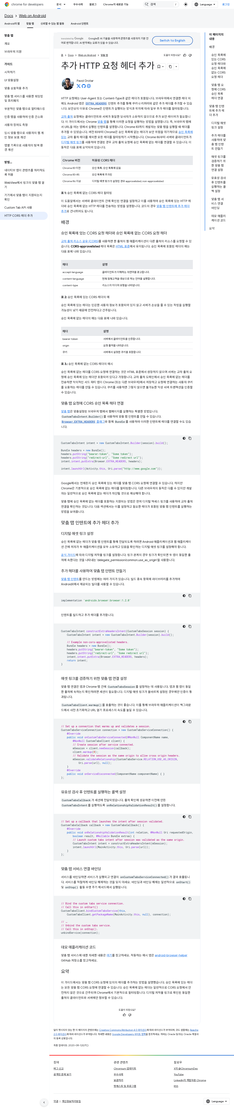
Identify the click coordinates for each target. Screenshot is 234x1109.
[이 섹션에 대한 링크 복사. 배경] (72, 223)
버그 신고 (59, 1068)
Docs (8, 16)
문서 (58, 4)
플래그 (83, 422)
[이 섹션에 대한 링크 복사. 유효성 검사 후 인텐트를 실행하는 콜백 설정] (129, 792)
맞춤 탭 (30, 23)
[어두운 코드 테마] (184, 438)
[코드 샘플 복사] (190, 438)
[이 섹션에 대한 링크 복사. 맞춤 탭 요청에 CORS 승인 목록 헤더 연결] (127, 404)
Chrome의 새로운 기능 (116, 4)
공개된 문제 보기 (62, 1074)
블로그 (93, 4)
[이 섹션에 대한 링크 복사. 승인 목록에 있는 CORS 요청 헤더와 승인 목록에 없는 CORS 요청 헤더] (170, 233)
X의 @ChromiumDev (186, 1068)
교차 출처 (67, 117)
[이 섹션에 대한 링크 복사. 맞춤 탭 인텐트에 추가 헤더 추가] (122, 523)
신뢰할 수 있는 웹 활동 (52, 23)
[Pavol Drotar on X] (79, 87)
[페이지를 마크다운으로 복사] (170, 67)
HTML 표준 (123, 246)
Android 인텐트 (79, 23)
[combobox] (161, 4)
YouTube (179, 1074)
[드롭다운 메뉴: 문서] (65, 4)
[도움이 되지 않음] (190, 55)
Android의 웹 (12, 23)
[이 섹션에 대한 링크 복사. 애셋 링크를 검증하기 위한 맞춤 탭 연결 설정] (130, 679)
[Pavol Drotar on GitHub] (84, 87)
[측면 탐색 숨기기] (44, 1102)
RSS (176, 1086)
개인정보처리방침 (71, 1101)
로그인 (226, 4)
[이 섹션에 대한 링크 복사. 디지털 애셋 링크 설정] (97, 534)
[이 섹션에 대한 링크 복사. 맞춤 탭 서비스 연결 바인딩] (104, 869)
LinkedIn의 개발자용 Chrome (190, 1080)
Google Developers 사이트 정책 (129, 1034)
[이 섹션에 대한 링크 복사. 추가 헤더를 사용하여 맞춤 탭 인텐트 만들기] (129, 571)
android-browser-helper (171, 955)
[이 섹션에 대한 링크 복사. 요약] (72, 972)
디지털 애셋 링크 (71, 142)
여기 (109, 955)
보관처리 (118, 1080)
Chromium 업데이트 (125, 1068)
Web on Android (32, 16)
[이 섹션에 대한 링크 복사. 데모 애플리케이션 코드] (99, 947)
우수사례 (78, 4)
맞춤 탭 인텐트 (70, 579)
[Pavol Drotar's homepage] (89, 87)
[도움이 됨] (184, 55)
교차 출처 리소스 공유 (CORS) (80, 241)
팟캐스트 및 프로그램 (125, 1086)
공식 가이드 (68, 555)
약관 (56, 1101)
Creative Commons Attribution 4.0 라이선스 (123, 1030)
